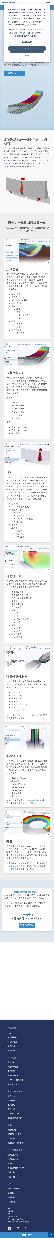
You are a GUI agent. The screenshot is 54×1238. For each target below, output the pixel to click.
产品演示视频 (13, 1066)
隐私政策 (11, 1211)
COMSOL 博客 (14, 1113)
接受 (27, 48)
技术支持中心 (13, 1154)
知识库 (10, 1163)
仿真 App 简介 (13, 1084)
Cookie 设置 (12, 1216)
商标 (9, 1214)
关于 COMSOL (14, 1188)
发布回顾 (11, 1050)
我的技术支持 (13, 1159)
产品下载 (11, 1176)
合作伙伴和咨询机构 (16, 1168)
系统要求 (11, 1046)
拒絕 (27, 55)
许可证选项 (12, 1041)
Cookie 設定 (27, 42)
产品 (9, 1033)
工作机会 (11, 1193)
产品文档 (11, 1172)
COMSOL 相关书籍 (15, 1079)
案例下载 (11, 1062)
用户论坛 (11, 1104)
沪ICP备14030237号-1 (15, 1219)
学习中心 (11, 1096)
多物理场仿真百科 (15, 1118)
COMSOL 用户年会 (15, 1143)
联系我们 (11, 1201)
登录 (9, 1208)
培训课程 (11, 1100)
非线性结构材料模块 (34, 715)
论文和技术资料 (14, 1075)
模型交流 (11, 1109)
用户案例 (11, 1071)
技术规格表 (12, 1037)
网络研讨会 (12, 1129)
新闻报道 (11, 1197)
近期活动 (11, 1138)
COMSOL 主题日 (14, 1134)
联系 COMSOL (14, 73)
